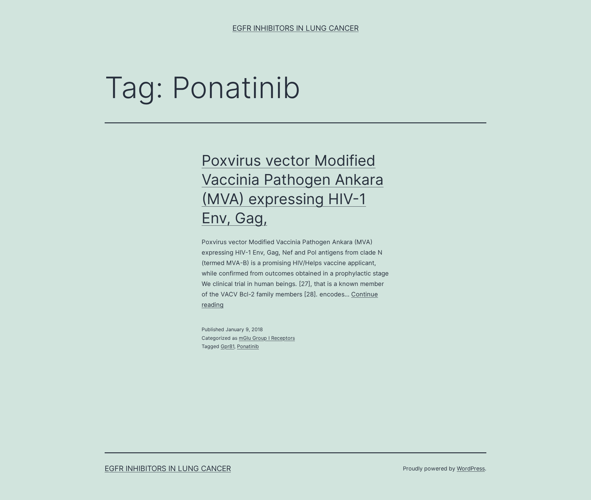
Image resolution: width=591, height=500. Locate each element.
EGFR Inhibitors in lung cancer (295, 28)
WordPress (471, 468)
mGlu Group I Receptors (267, 338)
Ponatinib (248, 346)
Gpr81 (227, 346)
